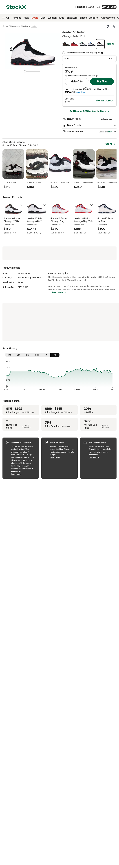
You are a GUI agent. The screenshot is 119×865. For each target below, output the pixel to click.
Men (42, 17)
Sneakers (72, 17)
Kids (61, 17)
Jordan (34, 26)
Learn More (80, 92)
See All (110, 44)
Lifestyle (24, 26)
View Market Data (104, 100)
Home (5, 26)
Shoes (83, 17)
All (7, 17)
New (26, 17)
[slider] (25, 71)
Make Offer (77, 81)
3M (18, 354)
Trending (16, 17)
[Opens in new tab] (89, 89)
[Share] (113, 26)
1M (9, 354)
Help (98, 7)
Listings (81, 6)
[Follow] (21, 205)
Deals (34, 17)
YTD (37, 354)
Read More (57, 292)
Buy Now (102, 81)
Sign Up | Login (109, 6)
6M (27, 354)
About (91, 8)
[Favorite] (107, 26)
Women (52, 17)
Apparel (93, 17)
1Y (46, 354)
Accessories (108, 17)
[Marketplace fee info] (96, 75)
